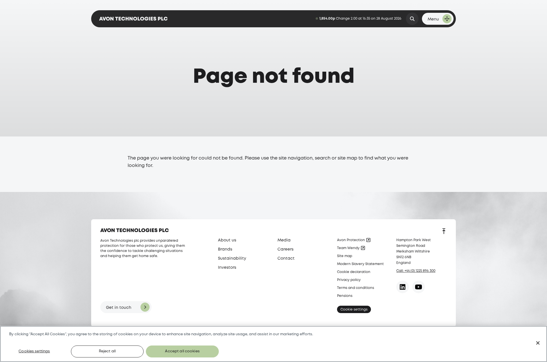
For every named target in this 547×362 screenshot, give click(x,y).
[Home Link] (133, 19)
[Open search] (412, 19)
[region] (273, 344)
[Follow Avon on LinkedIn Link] (402, 287)
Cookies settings (34, 351)
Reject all (107, 351)
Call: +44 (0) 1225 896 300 (415, 270)
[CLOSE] (538, 343)
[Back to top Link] (444, 231)
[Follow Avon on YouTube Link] (418, 287)
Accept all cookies (182, 351)
